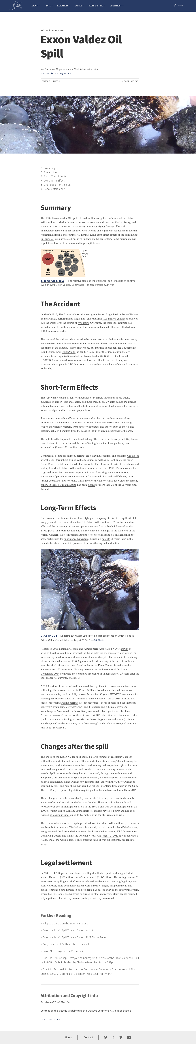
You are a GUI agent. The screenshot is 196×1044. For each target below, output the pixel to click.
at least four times (60, 815)
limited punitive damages (111, 873)
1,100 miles (47, 331)
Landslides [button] (63, 6)
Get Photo (98, 640)
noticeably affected (65, 418)
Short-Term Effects (55, 176)
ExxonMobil (68, 351)
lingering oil (47, 239)
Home (68, 1037)
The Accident (51, 172)
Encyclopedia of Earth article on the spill (66, 944)
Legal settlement (54, 189)
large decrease (112, 798)
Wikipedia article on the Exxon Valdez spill (66, 923)
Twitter (56, 81)
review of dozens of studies (65, 686)
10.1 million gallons (113, 318)
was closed (133, 455)
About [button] (35, 6)
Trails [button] (47, 6)
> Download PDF (130, 81)
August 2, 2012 (110, 835)
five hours (83, 322)
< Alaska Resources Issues (53, 30)
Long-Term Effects (55, 180)
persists (106, 539)
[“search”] (175, 5)
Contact (88, 1037)
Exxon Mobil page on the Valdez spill (63, 951)
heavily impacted (60, 439)
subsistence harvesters (76, 539)
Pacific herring (69, 702)
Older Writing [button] (96, 6)
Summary (49, 168)
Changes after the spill (58, 184)
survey (124, 648)
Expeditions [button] (116, 6)
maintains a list (130, 694)
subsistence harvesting (89, 719)
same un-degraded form (54, 657)
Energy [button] (78, 6)
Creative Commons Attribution (105, 1010)
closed (91, 484)
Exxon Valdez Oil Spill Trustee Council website (68, 930)
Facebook (47, 81)
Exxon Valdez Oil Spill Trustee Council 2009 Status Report (75, 937)
